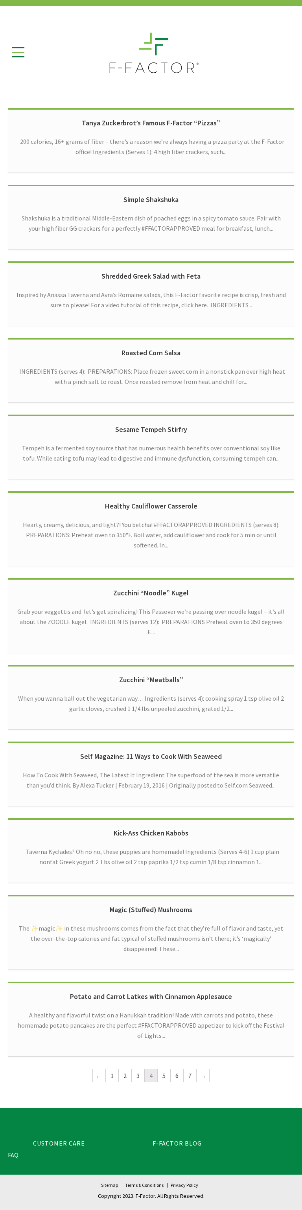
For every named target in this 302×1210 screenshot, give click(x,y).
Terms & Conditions (144, 1185)
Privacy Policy (184, 1185)
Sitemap (109, 1185)
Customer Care (59, 1143)
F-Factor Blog (177, 1143)
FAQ (13, 1155)
